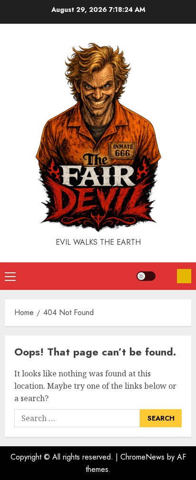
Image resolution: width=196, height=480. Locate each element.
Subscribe (184, 276)
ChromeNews (142, 456)
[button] (10, 276)
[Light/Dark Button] (146, 276)
